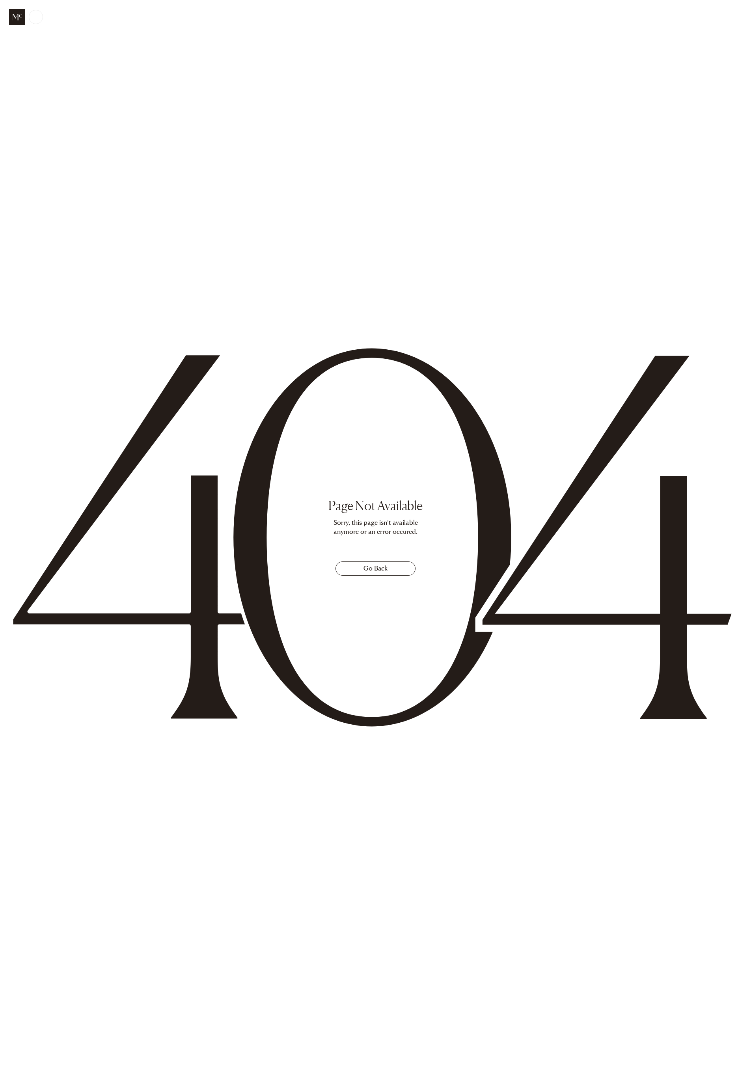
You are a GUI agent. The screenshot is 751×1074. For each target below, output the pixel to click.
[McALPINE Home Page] (17, 17)
